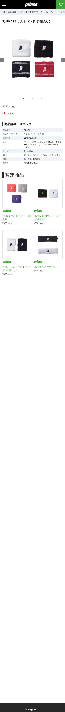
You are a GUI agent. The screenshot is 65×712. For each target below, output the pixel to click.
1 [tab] (23, 98)
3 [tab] (32, 98)
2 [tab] (27, 98)
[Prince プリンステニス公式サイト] (31, 6)
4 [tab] (37, 98)
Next (63, 60)
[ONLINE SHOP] (60, 4)
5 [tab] (41, 98)
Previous (2, 60)
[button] (4, 4)
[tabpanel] (32, 61)
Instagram (31, 709)
